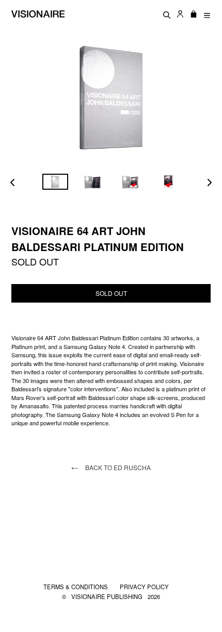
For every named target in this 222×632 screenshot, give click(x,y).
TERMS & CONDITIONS (76, 587)
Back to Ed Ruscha (117, 467)
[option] (55, 181)
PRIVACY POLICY (144, 587)
